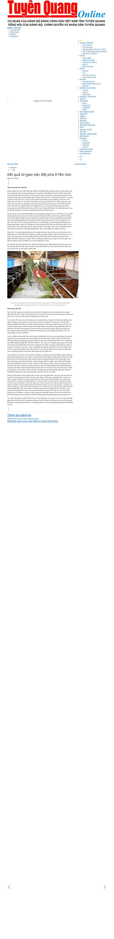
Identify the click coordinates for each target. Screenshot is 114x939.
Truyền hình (16, 30)
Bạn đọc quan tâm (80, 164)
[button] (93, 156)
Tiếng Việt (17, 28)
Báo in (14, 34)
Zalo (13, 170)
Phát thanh (15, 32)
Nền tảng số (14, 36)
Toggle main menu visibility (43, 101)
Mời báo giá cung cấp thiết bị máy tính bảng (32, 421)
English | (10, 28)
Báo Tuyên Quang (12, 164)
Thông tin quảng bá (19, 415)
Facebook (13, 168)
